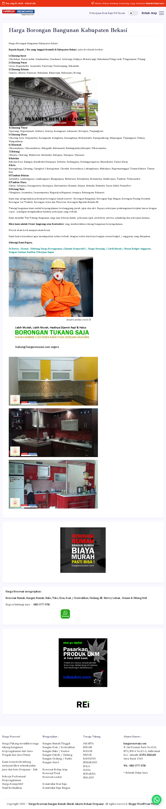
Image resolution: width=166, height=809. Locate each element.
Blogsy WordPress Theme (144, 803)
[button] (133, 13)
